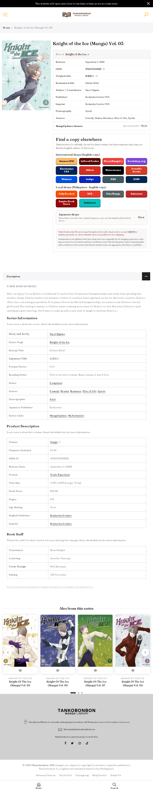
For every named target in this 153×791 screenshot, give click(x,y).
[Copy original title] (97, 76)
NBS (89, 193)
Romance (75, 391)
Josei (88, 111)
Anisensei (136, 193)
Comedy (54, 391)
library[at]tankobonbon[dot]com (79, 729)
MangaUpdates (58, 415)
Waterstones (113, 170)
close (5, 3)
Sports (101, 391)
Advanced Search (46, 775)
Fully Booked (66, 193)
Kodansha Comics (61, 515)
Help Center (99, 775)
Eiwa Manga (113, 193)
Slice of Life (89, 391)
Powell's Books (137, 170)
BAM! (136, 179)
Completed (56, 382)
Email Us (115, 775)
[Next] (145, 652)
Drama (64, 391)
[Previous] (8, 652)
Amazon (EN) (66, 161)
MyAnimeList (76, 415)
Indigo (90, 179)
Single (54, 442)
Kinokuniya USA (66, 170)
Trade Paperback (60, 474)
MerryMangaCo (113, 161)
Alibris (90, 170)
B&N (113, 179)
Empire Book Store (66, 202)
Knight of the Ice (77, 54)
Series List (65, 775)
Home (6, 27)
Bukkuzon (90, 202)
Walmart (67, 179)
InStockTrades (90, 161)
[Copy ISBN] (104, 69)
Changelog (82, 775)
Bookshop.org (136, 161)
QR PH (131, 232)
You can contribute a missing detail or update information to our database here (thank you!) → (50, 587)
